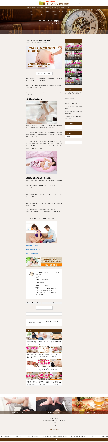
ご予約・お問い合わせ (54, 429)
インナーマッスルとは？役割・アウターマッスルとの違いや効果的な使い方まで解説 (73, 93)
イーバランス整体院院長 (41, 272)
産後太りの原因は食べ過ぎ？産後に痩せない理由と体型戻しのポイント (73, 98)
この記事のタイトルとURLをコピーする (44, 73)
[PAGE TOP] (54, 395)
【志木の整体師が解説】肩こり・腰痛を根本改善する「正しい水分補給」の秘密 (73, 103)
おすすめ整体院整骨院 (80, 8)
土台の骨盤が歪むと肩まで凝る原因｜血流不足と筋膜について (73, 107)
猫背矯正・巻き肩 (41, 8)
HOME (27, 7)
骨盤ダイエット (38, 8)
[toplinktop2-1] (44, 262)
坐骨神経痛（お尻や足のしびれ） (55, 8)
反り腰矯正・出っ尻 (45, 8)
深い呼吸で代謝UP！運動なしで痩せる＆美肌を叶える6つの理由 (73, 112)
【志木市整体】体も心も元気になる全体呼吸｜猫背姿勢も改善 (73, 117)
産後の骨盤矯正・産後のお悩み (42, 42)
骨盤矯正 (34, 7)
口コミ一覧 (69, 8)
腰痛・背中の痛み (48, 8)
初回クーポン (73, 8)
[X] (79, 3)
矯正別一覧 (59, 8)
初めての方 (66, 8)
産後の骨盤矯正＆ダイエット (31, 8)
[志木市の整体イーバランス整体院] (54, 3)
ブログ (77, 7)
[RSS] (81, 3)
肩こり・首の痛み (52, 8)
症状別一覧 (62, 8)
